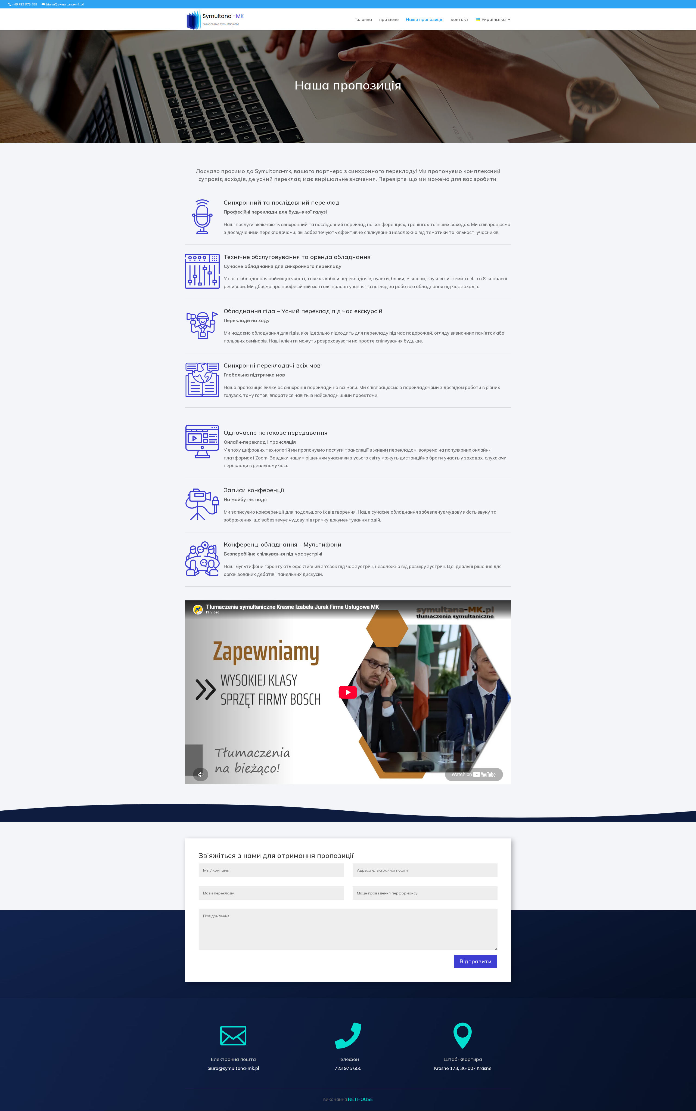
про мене (389, 19)
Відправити (475, 961)
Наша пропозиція (424, 19)
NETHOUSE (360, 1099)
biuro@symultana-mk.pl (233, 1068)
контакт (459, 19)
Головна (363, 19)
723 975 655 (348, 1068)
